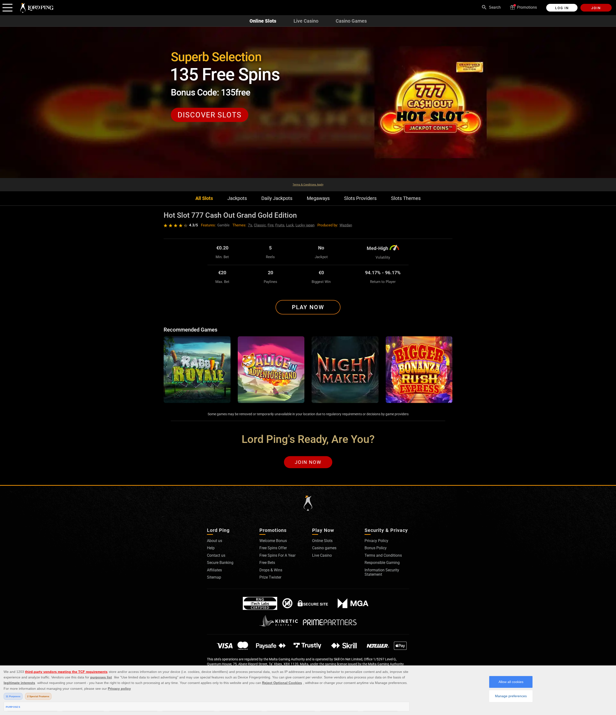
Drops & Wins (270, 570)
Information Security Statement (382, 572)
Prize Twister (270, 577)
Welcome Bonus (273, 540)
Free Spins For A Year (277, 555)
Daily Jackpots (276, 198)
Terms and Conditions (383, 555)
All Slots (204, 198)
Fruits (279, 225)
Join (596, 8)
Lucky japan (304, 225)
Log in (562, 8)
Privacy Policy (376, 540)
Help (211, 548)
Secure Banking (220, 562)
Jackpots (237, 198)
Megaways (318, 198)
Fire (271, 225)
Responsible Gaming (382, 562)
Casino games (324, 548)
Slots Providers (360, 198)
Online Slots (263, 21)
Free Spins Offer (273, 548)
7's (250, 225)
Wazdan (346, 225)
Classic (260, 225)
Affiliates (214, 570)
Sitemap (214, 577)
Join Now (308, 462)
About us (214, 540)
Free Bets (267, 562)
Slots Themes (406, 198)
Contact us (216, 555)
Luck (290, 225)
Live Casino (306, 21)
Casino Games (351, 21)
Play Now (308, 307)
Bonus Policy (376, 548)
